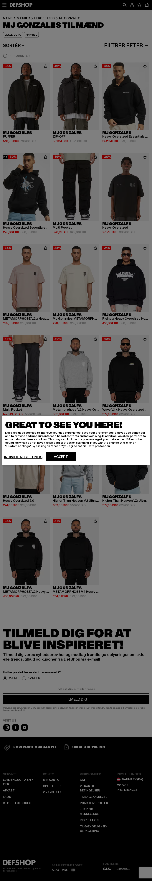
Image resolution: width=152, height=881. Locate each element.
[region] (76, 440)
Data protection (99, 446)
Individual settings (23, 457)
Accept (61, 456)
